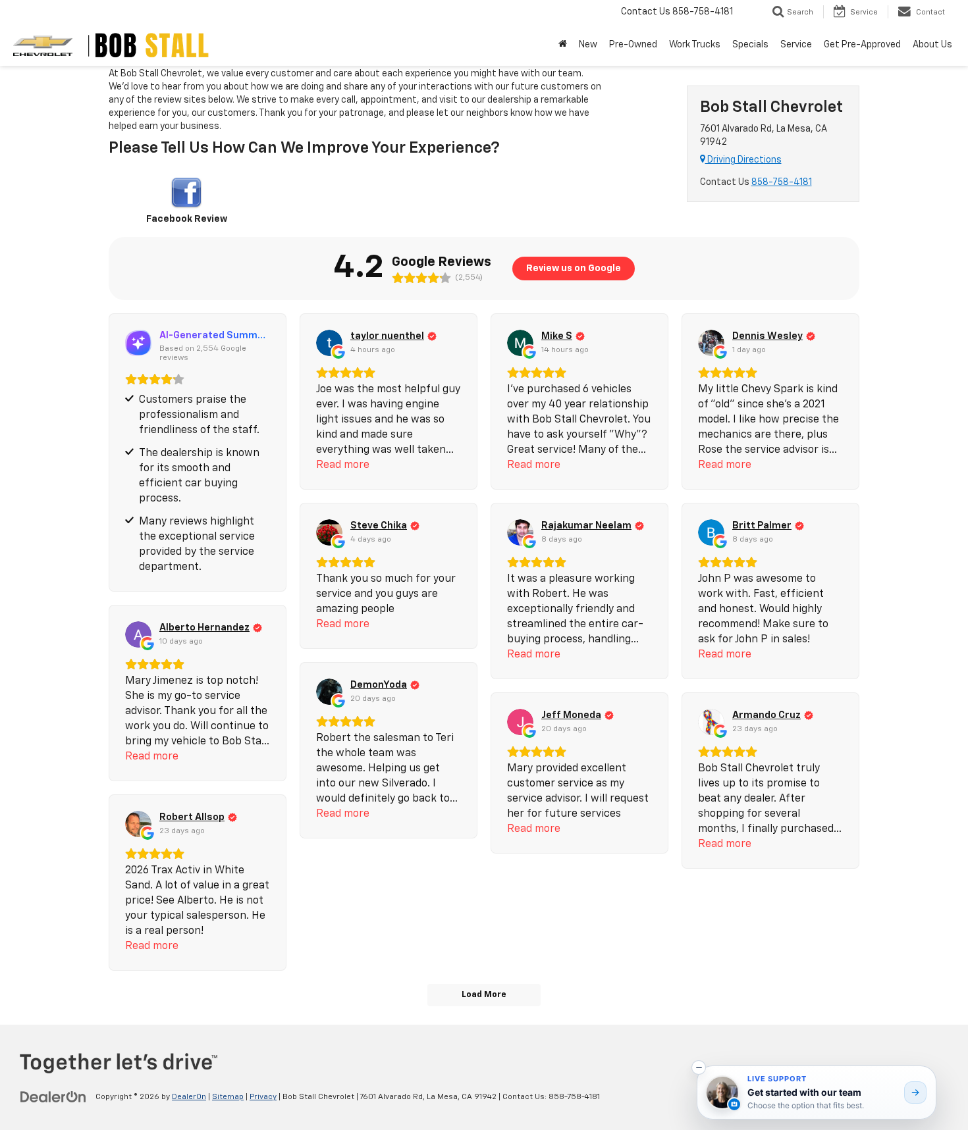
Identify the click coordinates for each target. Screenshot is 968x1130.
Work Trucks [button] (694, 44)
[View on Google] (329, 343)
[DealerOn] (53, 1096)
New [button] (588, 44)
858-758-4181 (781, 182)
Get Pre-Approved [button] (862, 44)
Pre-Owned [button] (633, 44)
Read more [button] (342, 465)
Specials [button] (750, 44)
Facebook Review (186, 219)
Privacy (263, 1097)
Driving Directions (743, 160)
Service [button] (796, 44)
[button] (698, 1067)
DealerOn (189, 1097)
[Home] (562, 45)
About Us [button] (932, 44)
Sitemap (228, 1097)
